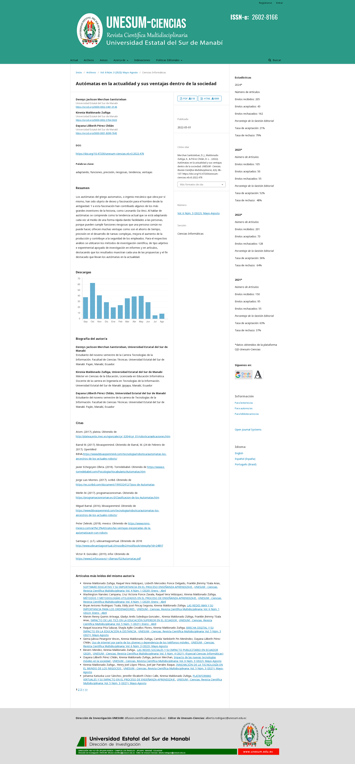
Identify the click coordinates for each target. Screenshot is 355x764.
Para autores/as (244, 408)
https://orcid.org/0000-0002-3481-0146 (96, 107)
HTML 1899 (211, 98)
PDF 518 (189, 98)
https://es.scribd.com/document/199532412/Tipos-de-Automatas (115, 484)
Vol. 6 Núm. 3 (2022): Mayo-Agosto (119, 72)
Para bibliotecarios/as (247, 414)
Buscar (276, 60)
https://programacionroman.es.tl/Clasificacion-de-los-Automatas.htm (117, 497)
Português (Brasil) (245, 464)
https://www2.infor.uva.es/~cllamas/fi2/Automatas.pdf (108, 558)
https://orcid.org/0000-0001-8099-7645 (96, 133)
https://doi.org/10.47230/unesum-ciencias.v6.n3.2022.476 (110, 153)
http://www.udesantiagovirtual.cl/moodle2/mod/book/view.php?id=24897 (119, 545)
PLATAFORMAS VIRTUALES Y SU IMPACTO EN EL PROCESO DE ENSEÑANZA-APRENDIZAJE (147, 677)
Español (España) (245, 459)
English (239, 453)
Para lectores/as (244, 402)
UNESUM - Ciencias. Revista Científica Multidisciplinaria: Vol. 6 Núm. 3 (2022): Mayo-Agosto (149, 644)
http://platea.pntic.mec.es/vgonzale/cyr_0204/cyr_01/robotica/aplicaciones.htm (123, 436)
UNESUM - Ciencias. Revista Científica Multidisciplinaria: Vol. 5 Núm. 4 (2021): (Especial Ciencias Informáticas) (158, 653)
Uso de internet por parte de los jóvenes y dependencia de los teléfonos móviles (141, 642)
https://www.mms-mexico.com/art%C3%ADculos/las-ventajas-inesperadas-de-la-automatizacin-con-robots (113, 528)
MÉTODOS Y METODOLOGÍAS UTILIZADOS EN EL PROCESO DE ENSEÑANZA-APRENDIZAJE (140, 598)
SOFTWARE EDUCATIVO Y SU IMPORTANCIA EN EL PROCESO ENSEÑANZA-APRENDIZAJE (138, 587)
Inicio (79, 72)
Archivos (89, 60)
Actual (74, 60)
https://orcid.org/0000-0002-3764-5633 (96, 120)
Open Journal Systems (248, 429)
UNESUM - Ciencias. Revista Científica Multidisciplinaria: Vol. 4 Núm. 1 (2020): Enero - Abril (150, 588)
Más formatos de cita (191, 184)
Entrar (279, 2)
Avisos (104, 60)
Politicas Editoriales (168, 60)
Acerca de (120, 60)
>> (86, 689)
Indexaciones (142, 60)
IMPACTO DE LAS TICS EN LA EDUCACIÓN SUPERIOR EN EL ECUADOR (134, 620)
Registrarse (265, 2)
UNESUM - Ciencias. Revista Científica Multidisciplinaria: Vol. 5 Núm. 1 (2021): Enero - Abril (147, 622)
